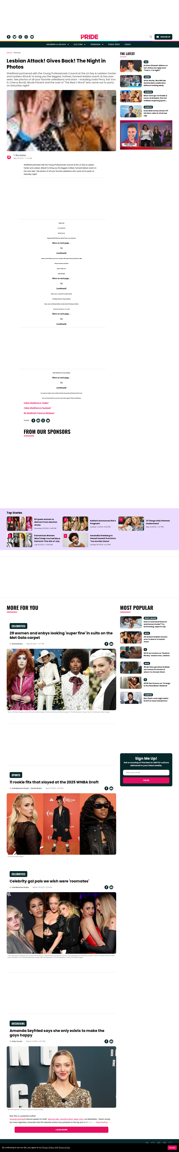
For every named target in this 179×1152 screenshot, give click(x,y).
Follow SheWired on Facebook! (37, 408)
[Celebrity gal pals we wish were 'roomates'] (61, 922)
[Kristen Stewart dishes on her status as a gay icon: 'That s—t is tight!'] (131, 65)
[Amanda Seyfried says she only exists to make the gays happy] (61, 1076)
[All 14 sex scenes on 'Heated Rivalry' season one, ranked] (131, 652)
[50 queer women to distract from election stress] (19, 523)
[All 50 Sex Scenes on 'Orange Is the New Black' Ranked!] (131, 682)
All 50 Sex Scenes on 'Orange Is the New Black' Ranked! (157, 684)
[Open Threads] (20, 37)
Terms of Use (64, 1148)
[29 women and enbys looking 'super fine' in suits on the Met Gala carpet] (61, 679)
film (146, 62)
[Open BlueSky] (14, 37)
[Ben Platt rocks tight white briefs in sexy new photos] (131, 697)
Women (17, 53)
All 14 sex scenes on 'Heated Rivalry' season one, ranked (156, 654)
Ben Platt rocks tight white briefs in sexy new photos (156, 699)
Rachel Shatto (17, 644)
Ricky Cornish (17, 1041)
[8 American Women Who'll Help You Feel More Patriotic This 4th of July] (19, 539)
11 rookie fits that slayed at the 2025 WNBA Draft (54, 782)
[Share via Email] (38, 420)
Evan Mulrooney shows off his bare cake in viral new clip (156, 113)
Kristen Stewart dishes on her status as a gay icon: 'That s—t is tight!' (156, 68)
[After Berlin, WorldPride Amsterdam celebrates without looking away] (131, 81)
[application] (146, 135)
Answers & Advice (56, 44)
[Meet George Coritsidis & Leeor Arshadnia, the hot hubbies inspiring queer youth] (131, 96)
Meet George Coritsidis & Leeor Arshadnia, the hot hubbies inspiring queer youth (155, 99)
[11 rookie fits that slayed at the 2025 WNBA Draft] (61, 823)
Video (128, 44)
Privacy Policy (48, 1148)
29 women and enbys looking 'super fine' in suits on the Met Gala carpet (61, 635)
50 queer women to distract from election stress (45, 522)
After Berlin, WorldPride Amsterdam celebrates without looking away (155, 83)
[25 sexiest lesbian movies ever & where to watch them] (131, 637)
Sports (16, 775)
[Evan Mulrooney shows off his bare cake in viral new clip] (131, 111)
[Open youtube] (32, 37)
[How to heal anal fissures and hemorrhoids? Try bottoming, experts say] (131, 622)
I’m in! (146, 780)
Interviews (18, 1023)
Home (9, 53)
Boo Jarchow (21, 155)
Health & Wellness (150, 618)
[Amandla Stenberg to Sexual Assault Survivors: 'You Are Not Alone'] (75, 539)
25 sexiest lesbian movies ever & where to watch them (155, 639)
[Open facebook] (9, 37)
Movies (147, 633)
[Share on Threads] (43, 420)
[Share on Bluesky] (48, 420)
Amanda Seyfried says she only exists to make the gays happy (57, 1033)
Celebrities (148, 92)
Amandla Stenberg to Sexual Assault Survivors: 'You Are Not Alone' (103, 538)
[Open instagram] (26, 37)
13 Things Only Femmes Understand (158, 522)
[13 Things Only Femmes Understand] (131, 523)
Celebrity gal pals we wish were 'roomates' (49, 881)
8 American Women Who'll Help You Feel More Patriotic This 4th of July (47, 538)
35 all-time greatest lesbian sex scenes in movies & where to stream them (157, 669)
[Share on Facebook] (33, 420)
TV (145, 650)
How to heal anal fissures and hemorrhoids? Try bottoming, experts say (155, 624)
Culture (78, 44)
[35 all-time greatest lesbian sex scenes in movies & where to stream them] (131, 667)
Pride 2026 (114, 44)
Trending (95, 44)
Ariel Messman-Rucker (20, 788)
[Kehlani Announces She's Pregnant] (75, 523)
